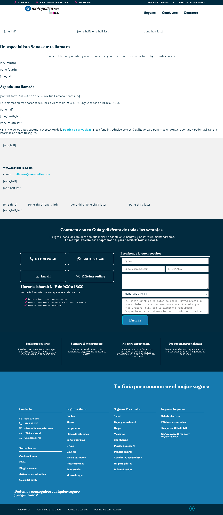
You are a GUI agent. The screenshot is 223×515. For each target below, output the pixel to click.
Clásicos (71, 451)
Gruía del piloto (28, 479)
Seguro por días (76, 439)
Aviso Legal (24, 509)
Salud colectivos (170, 416)
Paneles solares (123, 451)
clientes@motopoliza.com (33, 174)
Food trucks (73, 469)
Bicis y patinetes (76, 457)
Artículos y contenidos (32, 474)
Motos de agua (75, 475)
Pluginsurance (28, 468)
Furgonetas (73, 428)
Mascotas (119, 433)
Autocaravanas (75, 463)
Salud (117, 416)
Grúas (70, 445)
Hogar (117, 428)
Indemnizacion (123, 469)
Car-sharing (121, 439)
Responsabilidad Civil (174, 428)
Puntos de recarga (124, 445)
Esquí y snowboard (125, 422)
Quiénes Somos (28, 456)
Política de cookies (77, 509)
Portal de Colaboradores (191, 2)
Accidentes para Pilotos (128, 457)
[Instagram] (192, 508)
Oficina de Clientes (158, 2)
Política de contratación (107, 509)
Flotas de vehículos (78, 433)
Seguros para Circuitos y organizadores (175, 435)
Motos (70, 422)
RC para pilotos (123, 463)
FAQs (22, 462)
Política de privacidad (77, 129)
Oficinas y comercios (173, 422)
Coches (71, 416)
